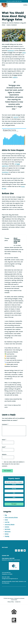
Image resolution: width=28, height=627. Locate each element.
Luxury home (16, 223)
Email (4, 447)
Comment (5, 424)
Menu (26, 5)
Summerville (5, 229)
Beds (14, 493)
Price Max (14, 488)
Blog (10, 215)
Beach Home (12, 217)
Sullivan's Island (19, 227)
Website (4, 454)
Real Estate (15, 215)
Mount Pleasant (10, 225)
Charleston (20, 217)
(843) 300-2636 (18, 1)
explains (15, 77)
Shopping (7, 536)
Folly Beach (5, 221)
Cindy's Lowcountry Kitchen (11, 517)
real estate (12, 227)
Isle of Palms (20, 221)
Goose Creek (12, 221)
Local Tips (7, 522)
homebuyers (10, 50)
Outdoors (7, 527)
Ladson (4, 223)
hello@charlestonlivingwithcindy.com (10, 578)
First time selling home (18, 219)
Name (4, 439)
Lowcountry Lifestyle (9, 524)
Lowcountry (10, 223)
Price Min (14, 484)
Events (6, 520)
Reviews (7, 534)
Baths (14, 497)
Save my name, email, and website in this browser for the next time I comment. (13, 464)
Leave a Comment (12, 25)
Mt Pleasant (18, 225)
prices (24, 52)
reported (15, 117)
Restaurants (7, 531)
